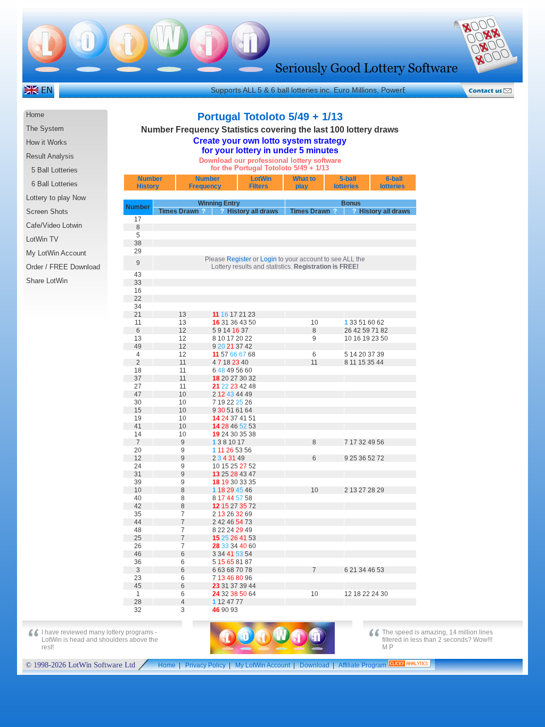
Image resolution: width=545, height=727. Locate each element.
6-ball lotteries (393, 182)
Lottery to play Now (56, 198)
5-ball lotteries (347, 182)
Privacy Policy (205, 665)
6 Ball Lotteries (54, 184)
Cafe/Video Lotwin (54, 225)
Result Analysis (50, 156)
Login (268, 259)
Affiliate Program (362, 665)
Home (35, 115)
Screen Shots (47, 212)
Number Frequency (207, 182)
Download (314, 665)
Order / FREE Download (63, 267)
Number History (149, 182)
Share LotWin (47, 281)
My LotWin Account (56, 253)
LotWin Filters (260, 182)
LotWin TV (42, 239)
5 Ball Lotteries (54, 170)
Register (239, 259)
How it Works (46, 142)
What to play (303, 182)
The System (45, 129)
